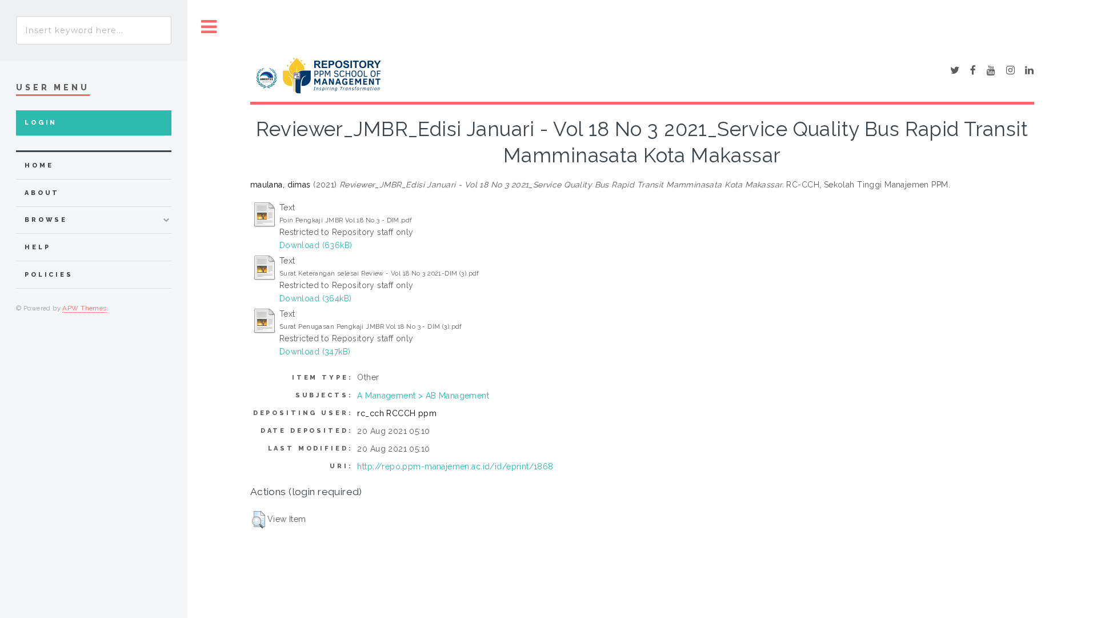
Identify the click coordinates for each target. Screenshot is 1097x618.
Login (41, 122)
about (42, 193)
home (39, 165)
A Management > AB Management (423, 395)
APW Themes (84, 308)
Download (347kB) (315, 351)
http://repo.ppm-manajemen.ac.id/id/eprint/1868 (455, 466)
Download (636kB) (316, 245)
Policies (49, 274)
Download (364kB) (315, 298)
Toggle (209, 27)
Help (37, 247)
